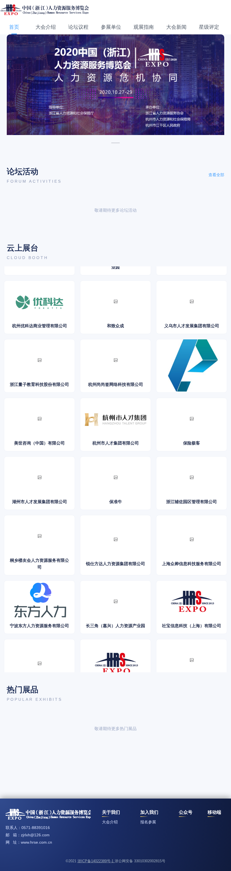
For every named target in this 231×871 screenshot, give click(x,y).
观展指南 (144, 27)
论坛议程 (78, 27)
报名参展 (148, 822)
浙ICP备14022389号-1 (96, 861)
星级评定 (209, 27)
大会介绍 (45, 27)
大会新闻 (176, 27)
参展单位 (111, 27)
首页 (14, 27)
